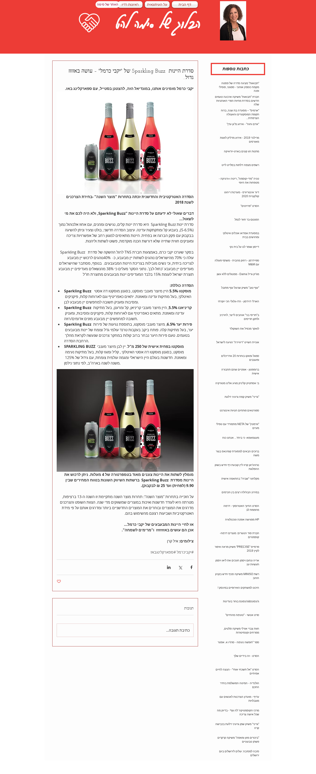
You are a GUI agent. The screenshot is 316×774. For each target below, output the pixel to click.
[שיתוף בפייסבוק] (191, 567)
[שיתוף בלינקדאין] (169, 567)
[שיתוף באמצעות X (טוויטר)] (180, 567)
